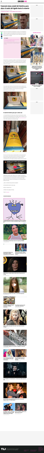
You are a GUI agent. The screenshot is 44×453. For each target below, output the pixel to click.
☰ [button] (1, 1)
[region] (9, 421)
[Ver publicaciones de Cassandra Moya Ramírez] (14, 219)
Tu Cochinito (40, 447)
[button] (1, 33)
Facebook (7, 192)
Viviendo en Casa (40, 448)
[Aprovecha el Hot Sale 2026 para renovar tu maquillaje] (36, 77)
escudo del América (22, 117)
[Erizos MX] (22, 1)
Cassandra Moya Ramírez (5, 11)
